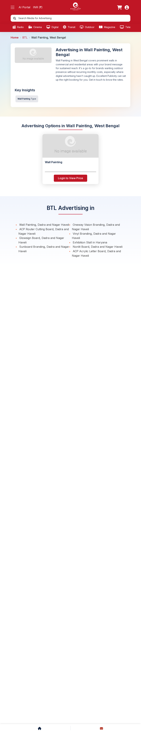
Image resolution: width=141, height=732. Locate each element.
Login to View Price (70, 178)
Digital (54, 27)
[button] (12, 7)
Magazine (109, 27)
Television (131, 27)
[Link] (119, 7)
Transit (71, 27)
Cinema (37, 27)
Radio (20, 27)
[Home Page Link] (75, 6)
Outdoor (89, 27)
